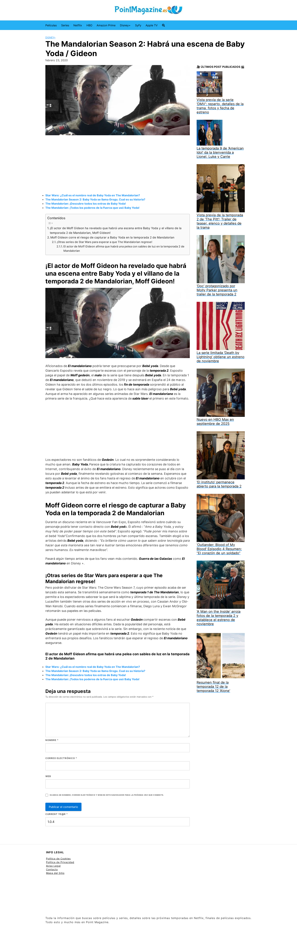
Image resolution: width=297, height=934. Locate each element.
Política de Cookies (58, 858)
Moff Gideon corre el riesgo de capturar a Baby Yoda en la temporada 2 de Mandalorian (112, 237)
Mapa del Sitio (55, 873)
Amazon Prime (106, 25)
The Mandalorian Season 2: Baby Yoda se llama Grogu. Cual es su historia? (95, 199)
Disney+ (125, 25)
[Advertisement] (117, 165)
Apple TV (152, 25)
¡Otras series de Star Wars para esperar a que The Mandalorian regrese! (104, 242)
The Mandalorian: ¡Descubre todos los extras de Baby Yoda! (85, 203)
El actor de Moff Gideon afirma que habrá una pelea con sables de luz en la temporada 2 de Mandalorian (123, 249)
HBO (89, 25)
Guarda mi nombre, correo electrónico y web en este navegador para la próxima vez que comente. (107, 795)
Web (48, 776)
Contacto (52, 869)
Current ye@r (56, 814)
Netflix (77, 25)
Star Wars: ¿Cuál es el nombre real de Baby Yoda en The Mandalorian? (92, 195)
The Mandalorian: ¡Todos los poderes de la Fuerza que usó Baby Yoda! (92, 207)
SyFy (138, 25)
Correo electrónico (61, 758)
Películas (51, 25)
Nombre (51, 740)
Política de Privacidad (60, 862)
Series (65, 25)
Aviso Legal (53, 865)
